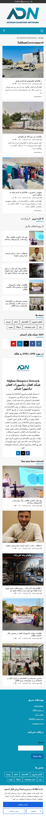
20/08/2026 (25, 505)
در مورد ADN (38, 710)
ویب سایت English (36, 719)
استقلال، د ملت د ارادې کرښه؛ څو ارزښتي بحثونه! (24, 546)
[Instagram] (39, 344)
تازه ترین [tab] (37, 218)
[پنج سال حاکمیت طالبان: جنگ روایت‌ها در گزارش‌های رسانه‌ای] (36, 237)
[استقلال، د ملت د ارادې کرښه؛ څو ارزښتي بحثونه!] (36, 254)
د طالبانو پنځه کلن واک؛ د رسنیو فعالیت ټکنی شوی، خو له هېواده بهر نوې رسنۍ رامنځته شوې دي (16, 271)
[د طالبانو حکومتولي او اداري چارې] (23, 62)
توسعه (8, 322)
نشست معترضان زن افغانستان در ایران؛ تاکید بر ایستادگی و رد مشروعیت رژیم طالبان (16, 303)
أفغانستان (24, 322)
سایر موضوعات (29, 327)
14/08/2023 (25, 139)
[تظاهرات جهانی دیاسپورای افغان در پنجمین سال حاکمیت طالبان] (36, 286)
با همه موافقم (23, 804)
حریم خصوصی (38, 723)
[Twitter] (23, 453)
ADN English (36, 84)
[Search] (4, 30)
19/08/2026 (25, 548)
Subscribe (37, 756)
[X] (26, 344)
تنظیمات (34, 811)
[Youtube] (13, 344)
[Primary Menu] (41, 30)
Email (40, 742)
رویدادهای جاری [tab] (33, 226)
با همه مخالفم (14, 811)
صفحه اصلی (39, 706)
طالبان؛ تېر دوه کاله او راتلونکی (29, 137)
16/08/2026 (25, 683)
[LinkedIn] (18, 453)
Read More (38, 96)
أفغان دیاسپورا (37, 322)
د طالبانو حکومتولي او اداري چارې (29, 81)
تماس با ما (39, 714)
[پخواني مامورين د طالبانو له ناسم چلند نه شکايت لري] (23, 173)
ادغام (16, 322)
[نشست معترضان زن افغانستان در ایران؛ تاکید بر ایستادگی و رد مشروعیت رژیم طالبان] (36, 303)
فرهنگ (18, 327)
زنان (40, 327)
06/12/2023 (25, 84)
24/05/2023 (25, 198)
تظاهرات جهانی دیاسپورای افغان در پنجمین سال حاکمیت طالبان (16, 287)
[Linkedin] (20, 344)
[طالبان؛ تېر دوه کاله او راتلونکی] (23, 118)
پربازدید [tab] (25, 218)
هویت (10, 327)
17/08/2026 (25, 593)
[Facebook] (32, 344)
